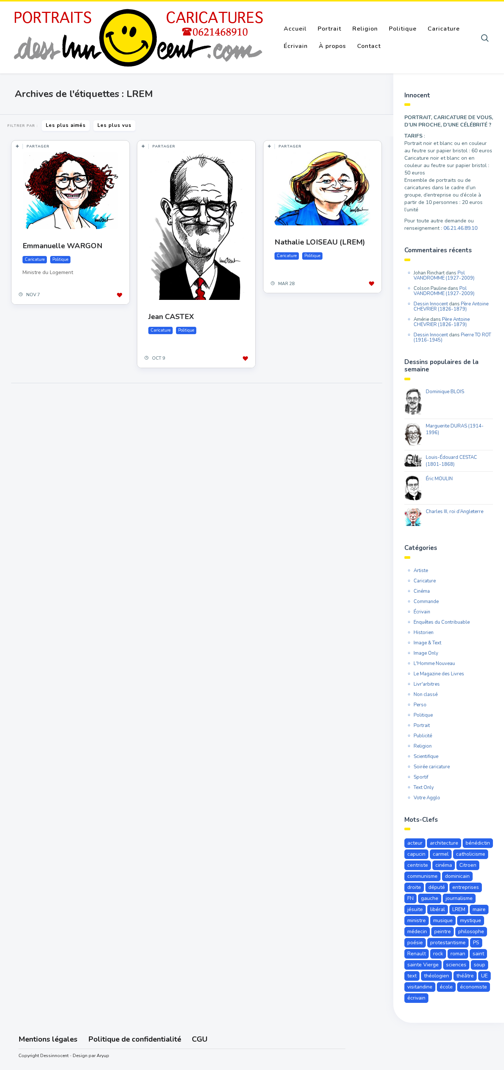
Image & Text (427, 643)
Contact (369, 46)
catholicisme (470, 854)
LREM (458, 909)
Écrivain (296, 46)
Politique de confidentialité (134, 1039)
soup (479, 964)
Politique (403, 29)
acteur (414, 842)
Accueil (295, 29)
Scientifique (426, 756)
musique (443, 920)
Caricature (444, 29)
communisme (422, 876)
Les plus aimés (66, 125)
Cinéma (422, 591)
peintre (442, 931)
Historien (424, 632)
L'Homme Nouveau (434, 663)
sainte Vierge (423, 964)
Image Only (426, 653)
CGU (199, 1039)
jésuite (415, 909)
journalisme (459, 898)
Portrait (329, 29)
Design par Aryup (91, 1056)
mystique (470, 920)
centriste (417, 865)
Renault (416, 953)
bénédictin (478, 842)
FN (410, 898)
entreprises (465, 887)
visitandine (419, 986)
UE (484, 975)
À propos (332, 46)
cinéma (443, 865)
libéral (437, 909)
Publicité (423, 736)
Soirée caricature (432, 766)
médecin (417, 931)
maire (479, 909)
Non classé (426, 694)
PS (476, 942)
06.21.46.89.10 (460, 228)
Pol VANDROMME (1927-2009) (444, 275)
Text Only (424, 787)
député (436, 887)
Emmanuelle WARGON (63, 246)
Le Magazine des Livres (439, 674)
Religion (365, 29)
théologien (436, 975)
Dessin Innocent (431, 304)
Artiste (421, 570)
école (446, 986)
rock (438, 953)
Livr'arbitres (427, 684)
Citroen (467, 865)
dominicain (457, 876)
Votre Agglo (427, 797)
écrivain (416, 997)
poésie (415, 942)
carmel (441, 854)
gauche (429, 898)
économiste (473, 986)
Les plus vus (114, 125)
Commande (426, 601)
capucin (416, 854)
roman (458, 953)
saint (478, 953)
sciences (456, 964)
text (412, 975)
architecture (444, 842)
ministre (416, 920)
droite (414, 887)
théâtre (465, 975)
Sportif (421, 777)
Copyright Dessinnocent (43, 1056)
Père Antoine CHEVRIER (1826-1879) (451, 306)
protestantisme (448, 942)
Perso (420, 705)
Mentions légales (47, 1039)
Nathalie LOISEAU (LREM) (320, 242)
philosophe (471, 931)
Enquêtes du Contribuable (442, 622)
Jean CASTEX (171, 317)
